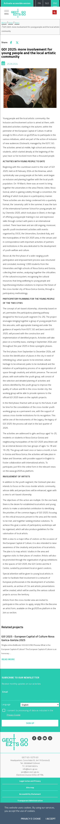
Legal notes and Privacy (30, 780)
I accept (51, 819)
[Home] (18, 12)
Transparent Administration (30, 800)
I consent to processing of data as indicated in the (30, 711)
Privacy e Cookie (31, 819)
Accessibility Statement (30, 793)
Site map (30, 787)
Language (6, 704)
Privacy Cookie (13, 714)
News (10, 22)
